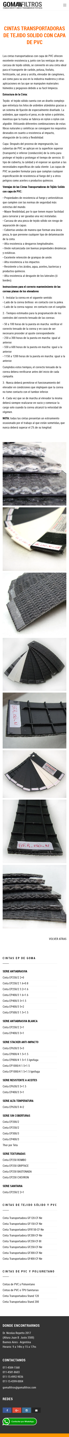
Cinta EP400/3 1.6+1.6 (15, 995)
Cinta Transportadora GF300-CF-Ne (22, 1253)
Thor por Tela (10, 1145)
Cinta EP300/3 (11, 1133)
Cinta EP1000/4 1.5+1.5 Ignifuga (21, 1071)
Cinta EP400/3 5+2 (13, 1007)
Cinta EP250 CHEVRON (16, 1177)
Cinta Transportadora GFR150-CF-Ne (23, 1229)
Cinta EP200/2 (11, 1122)
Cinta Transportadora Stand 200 (21, 1302)
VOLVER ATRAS (57, 939)
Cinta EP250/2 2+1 (13, 1027)
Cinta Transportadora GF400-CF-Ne (22, 1259)
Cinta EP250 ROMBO (14, 1160)
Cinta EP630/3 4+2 (13, 1107)
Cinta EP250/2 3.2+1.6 (15, 989)
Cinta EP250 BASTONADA (17, 1171)
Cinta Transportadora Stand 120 (21, 1296)
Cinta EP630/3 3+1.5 (14, 1086)
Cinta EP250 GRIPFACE (16, 1166)
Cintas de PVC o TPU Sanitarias (21, 1290)
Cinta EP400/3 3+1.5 (14, 1001)
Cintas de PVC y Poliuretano (19, 1284)
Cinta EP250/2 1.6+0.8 (15, 983)
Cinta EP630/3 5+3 (13, 1048)
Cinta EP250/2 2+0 (13, 977)
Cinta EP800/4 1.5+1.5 (15, 1054)
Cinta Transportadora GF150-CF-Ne (22, 1224)
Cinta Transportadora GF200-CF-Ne (22, 1235)
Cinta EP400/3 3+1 (13, 1033)
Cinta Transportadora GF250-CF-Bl (22, 1241)
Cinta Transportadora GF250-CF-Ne (22, 1247)
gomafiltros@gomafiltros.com (19, 1387)
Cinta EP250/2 (11, 1128)
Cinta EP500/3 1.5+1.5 (15, 1012)
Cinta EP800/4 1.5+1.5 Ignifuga (20, 1060)
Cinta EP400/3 (11, 1139)
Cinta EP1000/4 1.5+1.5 (16, 1066)
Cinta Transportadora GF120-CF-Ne (22, 1218)
